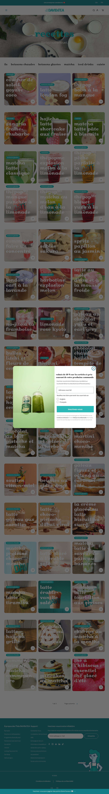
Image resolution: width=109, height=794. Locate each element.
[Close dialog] (93, 368)
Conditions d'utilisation (62, 417)
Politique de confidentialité (79, 417)
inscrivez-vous (75, 409)
